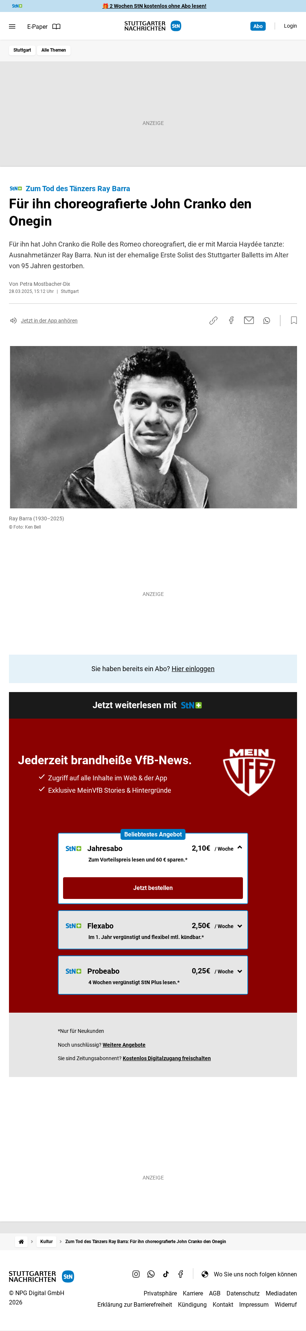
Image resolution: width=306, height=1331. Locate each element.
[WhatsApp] (151, 1274)
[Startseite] (21, 1241)
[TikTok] (166, 1274)
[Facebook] (181, 1274)
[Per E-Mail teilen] (249, 320)
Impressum (254, 1304)
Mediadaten (281, 1293)
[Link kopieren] (213, 320)
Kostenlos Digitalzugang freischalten (167, 1058)
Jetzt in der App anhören (49, 321)
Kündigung (192, 1304)
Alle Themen (53, 50)
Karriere (193, 1293)
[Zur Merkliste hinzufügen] (292, 320)
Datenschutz (243, 1293)
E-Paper (37, 26)
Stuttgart (22, 50)
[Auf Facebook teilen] (231, 320)
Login (290, 26)
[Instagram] (136, 1274)
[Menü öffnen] (12, 26)
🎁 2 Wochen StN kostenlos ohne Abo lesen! (154, 6)
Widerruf (286, 1304)
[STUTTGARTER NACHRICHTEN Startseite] (153, 26)
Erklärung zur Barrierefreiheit (134, 1304)
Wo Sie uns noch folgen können (255, 1274)
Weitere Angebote (124, 1045)
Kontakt (223, 1304)
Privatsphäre (160, 1293)
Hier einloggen (193, 669)
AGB (215, 1293)
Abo (258, 26)
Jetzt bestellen (153, 887)
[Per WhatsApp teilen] (266, 320)
